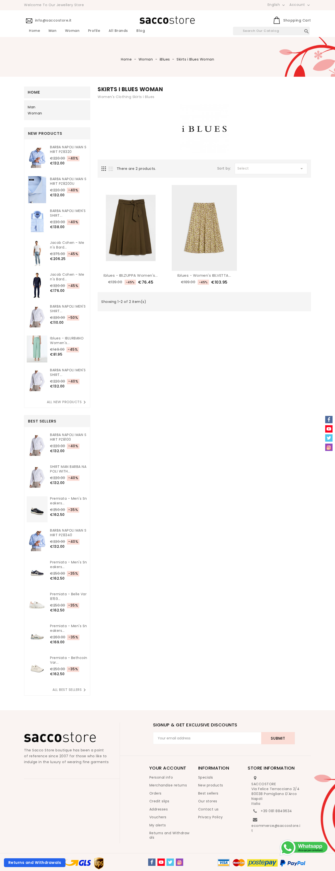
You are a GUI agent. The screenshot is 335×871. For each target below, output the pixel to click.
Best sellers (208, 793)
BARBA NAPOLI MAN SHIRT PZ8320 (68, 149)
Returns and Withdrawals (169, 835)
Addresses (158, 809)
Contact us (208, 809)
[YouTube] (161, 862)
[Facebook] (151, 862)
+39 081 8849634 (276, 811)
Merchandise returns (168, 785)
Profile (94, 31)
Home (34, 31)
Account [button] (300, 4)
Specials (205, 777)
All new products (67, 402)
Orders (155, 793)
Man (53, 31)
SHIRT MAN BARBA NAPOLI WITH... (68, 469)
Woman (72, 31)
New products (210, 785)
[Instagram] (179, 862)
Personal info (161, 777)
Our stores (207, 801)
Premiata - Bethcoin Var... (68, 660)
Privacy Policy (210, 817)
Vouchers (158, 817)
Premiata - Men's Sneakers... (68, 501)
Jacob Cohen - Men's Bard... (67, 245)
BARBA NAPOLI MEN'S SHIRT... (68, 213)
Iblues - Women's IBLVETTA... (204, 275)
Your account (167, 768)
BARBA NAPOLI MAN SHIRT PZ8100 (68, 437)
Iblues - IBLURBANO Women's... (67, 341)
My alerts (157, 825)
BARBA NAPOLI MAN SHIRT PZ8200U (68, 181)
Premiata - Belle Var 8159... (68, 596)
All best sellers (70, 690)
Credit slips (159, 801)
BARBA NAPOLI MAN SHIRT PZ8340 (68, 533)
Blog (140, 31)
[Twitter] (170, 862)
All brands (118, 31)
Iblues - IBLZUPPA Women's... (130, 275)
